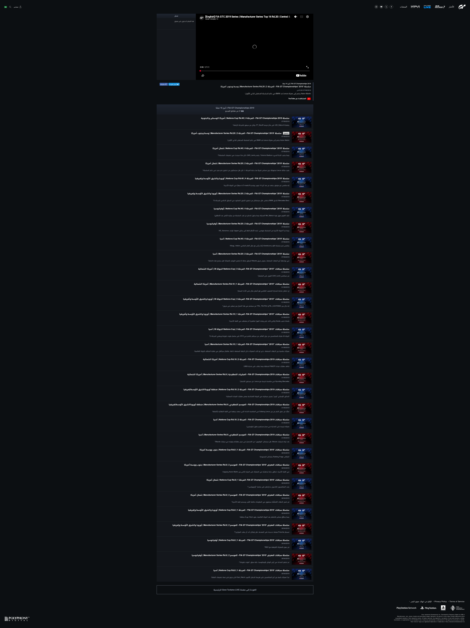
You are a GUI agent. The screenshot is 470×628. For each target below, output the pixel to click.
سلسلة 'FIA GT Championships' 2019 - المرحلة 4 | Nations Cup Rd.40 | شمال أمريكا (250, 148)
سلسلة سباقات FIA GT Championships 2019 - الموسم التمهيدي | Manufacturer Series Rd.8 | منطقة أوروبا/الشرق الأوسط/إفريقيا (229, 404)
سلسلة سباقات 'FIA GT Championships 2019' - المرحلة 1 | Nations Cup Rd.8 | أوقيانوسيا (248, 540)
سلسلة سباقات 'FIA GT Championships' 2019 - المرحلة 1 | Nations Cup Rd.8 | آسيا (251, 570)
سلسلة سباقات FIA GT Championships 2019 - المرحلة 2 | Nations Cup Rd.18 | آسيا (251, 419)
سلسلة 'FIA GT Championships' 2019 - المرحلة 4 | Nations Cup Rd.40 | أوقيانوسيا (251, 208)
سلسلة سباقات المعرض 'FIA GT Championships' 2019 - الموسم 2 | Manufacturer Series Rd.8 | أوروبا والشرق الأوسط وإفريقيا (230, 525)
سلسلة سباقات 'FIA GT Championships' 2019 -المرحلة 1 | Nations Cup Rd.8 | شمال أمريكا (247, 479)
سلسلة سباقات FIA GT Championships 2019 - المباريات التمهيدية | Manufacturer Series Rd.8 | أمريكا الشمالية (238, 374)
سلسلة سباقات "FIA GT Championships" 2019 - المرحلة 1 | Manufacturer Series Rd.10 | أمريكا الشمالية (241, 283)
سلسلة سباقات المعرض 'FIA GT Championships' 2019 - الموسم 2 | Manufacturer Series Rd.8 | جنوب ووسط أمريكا (236, 464)
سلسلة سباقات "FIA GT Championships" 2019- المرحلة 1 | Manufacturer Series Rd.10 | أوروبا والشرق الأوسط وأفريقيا (234, 314)
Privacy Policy (441, 601)
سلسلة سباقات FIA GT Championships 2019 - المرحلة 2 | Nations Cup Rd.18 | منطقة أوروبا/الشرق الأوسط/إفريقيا (236, 389)
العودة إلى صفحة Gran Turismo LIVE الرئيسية (235, 589)
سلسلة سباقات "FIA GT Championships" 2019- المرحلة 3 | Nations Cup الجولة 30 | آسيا (248, 329)
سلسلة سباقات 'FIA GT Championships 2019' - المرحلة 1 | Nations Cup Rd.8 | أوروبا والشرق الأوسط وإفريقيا (238, 510)
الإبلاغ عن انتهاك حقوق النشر (421, 601)
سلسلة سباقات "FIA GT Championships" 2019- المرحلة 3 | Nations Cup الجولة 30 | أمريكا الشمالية (243, 268)
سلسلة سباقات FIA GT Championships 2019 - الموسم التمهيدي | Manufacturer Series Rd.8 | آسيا (244, 434)
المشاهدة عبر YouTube (297, 98)
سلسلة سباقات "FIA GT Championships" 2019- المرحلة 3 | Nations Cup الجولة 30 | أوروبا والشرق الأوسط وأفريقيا (236, 299)
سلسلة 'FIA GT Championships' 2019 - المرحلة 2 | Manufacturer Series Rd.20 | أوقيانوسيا (248, 223)
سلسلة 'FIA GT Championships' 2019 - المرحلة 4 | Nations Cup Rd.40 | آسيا (254, 238)
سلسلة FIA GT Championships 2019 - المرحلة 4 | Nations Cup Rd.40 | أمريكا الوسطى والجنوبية (245, 118)
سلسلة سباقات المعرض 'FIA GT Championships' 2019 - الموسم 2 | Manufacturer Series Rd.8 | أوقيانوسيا (240, 555)
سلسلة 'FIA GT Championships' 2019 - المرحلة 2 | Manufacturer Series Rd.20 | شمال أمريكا (247, 163)
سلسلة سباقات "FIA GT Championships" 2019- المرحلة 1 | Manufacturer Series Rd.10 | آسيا (247, 344)
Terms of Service (457, 601)
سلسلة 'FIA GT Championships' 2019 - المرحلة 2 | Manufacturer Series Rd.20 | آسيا (251, 253)
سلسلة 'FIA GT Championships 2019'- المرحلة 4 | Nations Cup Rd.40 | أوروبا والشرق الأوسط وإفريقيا (242, 178)
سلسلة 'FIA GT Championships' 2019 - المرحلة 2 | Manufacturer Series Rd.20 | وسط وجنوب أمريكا (236, 133)
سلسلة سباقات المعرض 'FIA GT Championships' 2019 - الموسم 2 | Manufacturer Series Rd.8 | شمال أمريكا (239, 494)
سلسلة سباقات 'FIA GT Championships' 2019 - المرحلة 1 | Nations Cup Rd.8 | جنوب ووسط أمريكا (244, 449)
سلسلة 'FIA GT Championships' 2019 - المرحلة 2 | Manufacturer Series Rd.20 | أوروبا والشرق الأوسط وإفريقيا (238, 193)
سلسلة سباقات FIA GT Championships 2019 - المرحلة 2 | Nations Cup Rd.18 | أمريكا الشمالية (246, 359)
